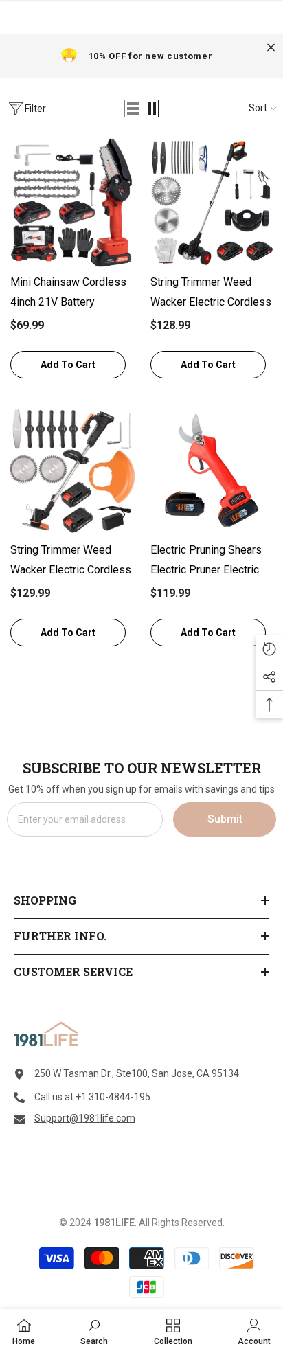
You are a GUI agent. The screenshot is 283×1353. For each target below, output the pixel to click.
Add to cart (68, 364)
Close (271, 48)
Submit (224, 819)
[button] (133, 108)
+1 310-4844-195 (113, 1096)
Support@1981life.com (84, 1118)
